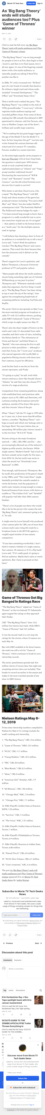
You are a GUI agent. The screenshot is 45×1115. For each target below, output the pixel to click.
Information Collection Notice (26, 923)
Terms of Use (34, 920)
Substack (10, 1110)
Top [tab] (4, 990)
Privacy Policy (30, 1098)
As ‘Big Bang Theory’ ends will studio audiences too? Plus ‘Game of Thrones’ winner (22, 48)
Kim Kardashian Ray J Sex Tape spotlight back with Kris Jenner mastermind (16, 1000)
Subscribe (31, 3)
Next (37, 943)
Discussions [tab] (20, 990)
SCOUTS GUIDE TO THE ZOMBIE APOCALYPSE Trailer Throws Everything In (16, 1023)
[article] (22, 1006)
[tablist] (12, 960)
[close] (38, 1045)
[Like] (4, 39)
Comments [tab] (7, 960)
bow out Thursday (10, 159)
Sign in (40, 3)
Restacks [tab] (17, 960)
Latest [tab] (11, 990)
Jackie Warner (23, 880)
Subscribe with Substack (24, 1087)
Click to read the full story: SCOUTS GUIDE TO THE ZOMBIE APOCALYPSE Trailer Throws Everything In (16, 1030)
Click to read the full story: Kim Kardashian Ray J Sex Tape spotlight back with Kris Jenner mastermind (16, 1007)
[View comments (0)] (10, 39)
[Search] (40, 990)
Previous (9, 943)
